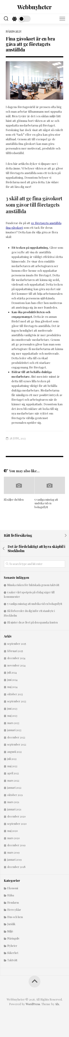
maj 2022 (12, 766)
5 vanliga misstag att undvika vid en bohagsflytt (46, 503)
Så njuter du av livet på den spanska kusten (32, 622)
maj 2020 (12, 831)
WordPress (33, 1004)
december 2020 (16, 816)
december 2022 (16, 737)
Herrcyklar (14, 910)
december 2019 (16, 845)
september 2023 (16, 701)
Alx (57, 1004)
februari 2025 (15, 651)
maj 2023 (12, 715)
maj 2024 (12, 687)
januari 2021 (14, 809)
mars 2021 (13, 802)
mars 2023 (13, 723)
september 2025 (16, 644)
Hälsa (10, 895)
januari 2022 (14, 787)
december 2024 (16, 658)
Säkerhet (12, 953)
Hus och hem (15, 917)
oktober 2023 (15, 694)
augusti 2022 (14, 752)
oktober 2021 (15, 795)
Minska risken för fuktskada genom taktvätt (33, 585)
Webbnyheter (34, 7)
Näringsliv (14, 31)
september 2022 (16, 744)
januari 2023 (14, 730)
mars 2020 (13, 838)
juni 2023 (12, 708)
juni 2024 (12, 680)
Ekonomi (12, 888)
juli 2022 (11, 759)
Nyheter (12, 946)
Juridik (11, 924)
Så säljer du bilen (14, 499)
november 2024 (16, 665)
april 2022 (13, 773)
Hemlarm (13, 902)
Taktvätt (12, 960)
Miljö (10, 931)
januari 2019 (14, 859)
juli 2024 (12, 672)
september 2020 (17, 824)
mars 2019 (13, 852)
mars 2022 (13, 780)
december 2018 (16, 867)
